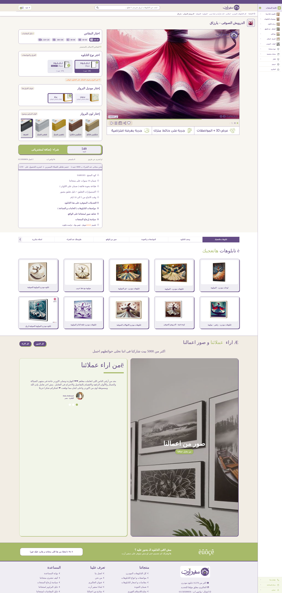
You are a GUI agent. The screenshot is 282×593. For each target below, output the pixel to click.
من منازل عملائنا (184, 451)
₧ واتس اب (50, 159)
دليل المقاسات (28, 33)
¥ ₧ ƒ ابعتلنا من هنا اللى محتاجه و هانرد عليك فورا (51, 552)
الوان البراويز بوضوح (29, 114)
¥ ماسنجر (71, 159)
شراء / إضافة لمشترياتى (45, 149)
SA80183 (112, 117)
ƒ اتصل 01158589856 (26, 159)
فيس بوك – (76, 225)
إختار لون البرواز (90, 114)
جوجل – (83, 225)
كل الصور (40, 344)
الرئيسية (250, 13)
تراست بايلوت (67, 225)
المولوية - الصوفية (201, 14)
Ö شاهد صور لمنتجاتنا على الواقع (83, 214)
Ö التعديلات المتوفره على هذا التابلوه (82, 203)
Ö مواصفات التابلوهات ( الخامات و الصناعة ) (78, 208)
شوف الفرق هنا (27, 88)
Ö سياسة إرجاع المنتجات (87, 219)
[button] (77, 405)
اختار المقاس (92, 33)
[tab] (220, 239)
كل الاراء (25, 344)
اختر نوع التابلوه (90, 55)
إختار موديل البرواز (88, 88)
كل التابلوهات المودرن (239, 14)
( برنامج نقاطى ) (37, 167)
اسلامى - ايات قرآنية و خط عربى (220, 14)
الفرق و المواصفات (29, 55)
